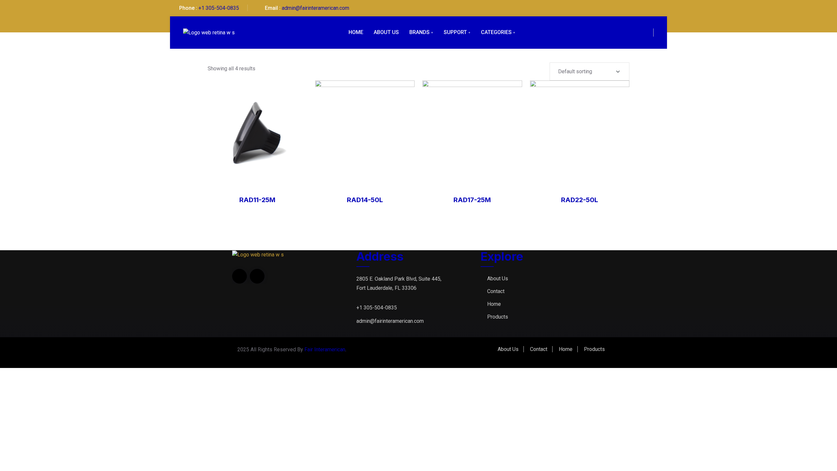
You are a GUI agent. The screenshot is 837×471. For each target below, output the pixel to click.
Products (497, 317)
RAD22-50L (579, 200)
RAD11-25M (257, 200)
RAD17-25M (472, 200)
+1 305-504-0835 (218, 8)
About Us (386, 32)
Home (356, 32)
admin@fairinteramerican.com (315, 8)
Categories (496, 32)
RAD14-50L (365, 200)
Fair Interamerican (324, 349)
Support (455, 32)
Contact (495, 291)
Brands (419, 32)
